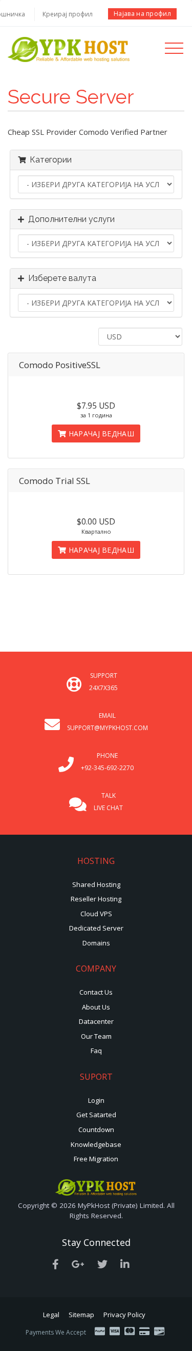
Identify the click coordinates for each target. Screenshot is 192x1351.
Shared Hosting (96, 884)
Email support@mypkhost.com (107, 721)
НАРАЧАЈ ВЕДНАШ (100, 433)
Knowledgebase (96, 1144)
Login (96, 1100)
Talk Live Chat (108, 801)
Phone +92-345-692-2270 (107, 761)
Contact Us (96, 992)
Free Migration (96, 1158)
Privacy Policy (124, 1314)
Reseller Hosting (96, 898)
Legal (51, 1314)
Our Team (96, 1036)
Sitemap (81, 1314)
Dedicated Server (96, 928)
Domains (96, 942)
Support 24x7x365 (103, 681)
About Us (96, 1007)
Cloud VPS (96, 913)
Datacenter (96, 1021)
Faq (96, 1050)
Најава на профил (142, 13)
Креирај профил (67, 14)
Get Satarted (96, 1114)
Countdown (96, 1129)
